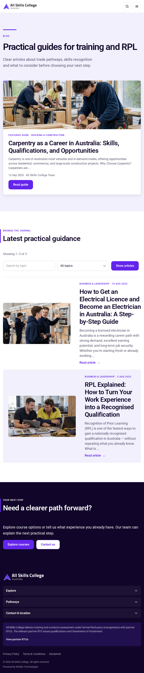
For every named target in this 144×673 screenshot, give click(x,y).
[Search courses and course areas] (127, 6)
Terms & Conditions (34, 653)
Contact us (48, 544)
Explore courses (18, 544)
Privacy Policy (11, 653)
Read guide (20, 184)
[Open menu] (137, 6)
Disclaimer (55, 653)
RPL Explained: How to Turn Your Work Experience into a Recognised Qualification (109, 399)
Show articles (125, 266)
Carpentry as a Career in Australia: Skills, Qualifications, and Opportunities (63, 146)
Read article (90, 362)
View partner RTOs (17, 639)
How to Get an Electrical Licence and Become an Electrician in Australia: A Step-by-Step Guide (110, 306)
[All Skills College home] (20, 6)
